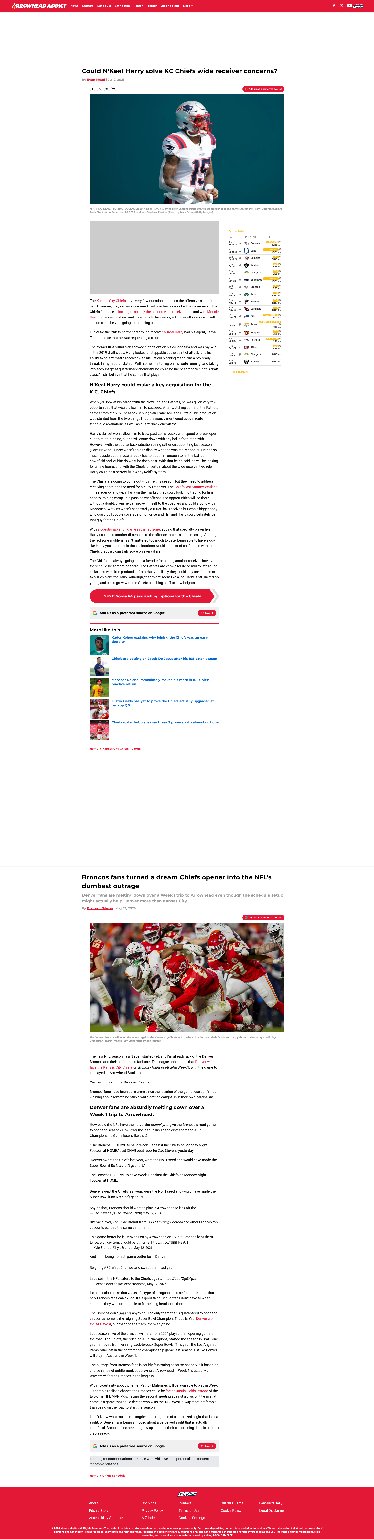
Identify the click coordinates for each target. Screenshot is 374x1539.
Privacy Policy (152, 1510)
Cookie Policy (231, 1510)
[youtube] (349, 5)
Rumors (87, 6)
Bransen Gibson (100, 908)
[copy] (113, 88)
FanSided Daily (270, 1503)
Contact (185, 1503)
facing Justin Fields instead (187, 1391)
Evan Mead (96, 79)
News (74, 6)
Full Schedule (239, 371)
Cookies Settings (192, 1518)
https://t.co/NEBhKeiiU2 (169, 1242)
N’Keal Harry (173, 332)
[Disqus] (195, 806)
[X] (341, 5)
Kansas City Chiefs (111, 301)
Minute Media (68, 1528)
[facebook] (334, 5)
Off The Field (170, 6)
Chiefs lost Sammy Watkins (196, 487)
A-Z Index (149, 1518)
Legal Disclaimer (272, 1510)
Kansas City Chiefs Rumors (121, 748)
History (152, 6)
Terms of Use (189, 1510)
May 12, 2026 (152, 1213)
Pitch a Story (99, 1510)
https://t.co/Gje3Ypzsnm (182, 1278)
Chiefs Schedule (114, 1475)
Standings (122, 6)
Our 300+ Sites (232, 1503)
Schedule (104, 6)
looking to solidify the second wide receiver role (154, 312)
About (93, 1503)
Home (94, 748)
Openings (149, 1503)
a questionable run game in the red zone (129, 529)
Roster (138, 6)
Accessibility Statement (107, 1518)
